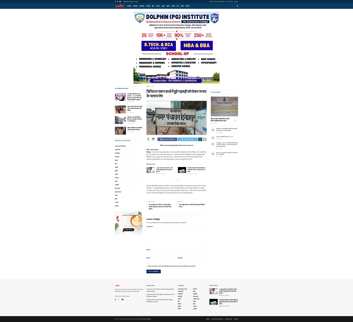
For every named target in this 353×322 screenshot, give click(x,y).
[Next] (178, 179)
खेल (178, 6)
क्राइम (163, 6)
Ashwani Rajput (147, 319)
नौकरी (173, 6)
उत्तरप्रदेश (141, 6)
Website (180, 258)
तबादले (182, 6)
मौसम (116, 181)
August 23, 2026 (192, 173)
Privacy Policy (229, 1)
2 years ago (131, 123)
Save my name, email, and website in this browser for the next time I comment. (172, 266)
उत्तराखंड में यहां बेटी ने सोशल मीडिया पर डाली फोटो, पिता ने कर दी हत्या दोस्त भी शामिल (196, 169)
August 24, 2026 (161, 173)
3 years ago (131, 112)
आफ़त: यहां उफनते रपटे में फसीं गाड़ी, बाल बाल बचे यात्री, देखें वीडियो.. (134, 108)
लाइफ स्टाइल (118, 192)
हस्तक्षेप (152, 86)
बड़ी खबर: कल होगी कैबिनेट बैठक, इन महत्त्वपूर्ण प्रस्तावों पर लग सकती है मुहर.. (134, 119)
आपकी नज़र (117, 149)
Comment (150, 226)
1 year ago (131, 102)
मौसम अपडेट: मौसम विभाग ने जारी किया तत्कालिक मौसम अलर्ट (220, 120)
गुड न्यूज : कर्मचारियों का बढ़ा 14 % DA (224, 136)
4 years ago (131, 132)
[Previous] (174, 179)
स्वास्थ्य (158, 6)
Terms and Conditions (219, 1)
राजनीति (148, 6)
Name (148, 249)
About (211, 1)
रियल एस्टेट (117, 188)
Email (148, 258)
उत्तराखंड (135, 6)
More (187, 6)
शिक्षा (153, 6)
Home (129, 6)
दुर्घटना (168, 6)
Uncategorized (120, 146)
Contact (236, 1)
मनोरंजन (117, 178)
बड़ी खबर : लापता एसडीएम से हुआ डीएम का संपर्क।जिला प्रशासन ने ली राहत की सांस (227, 129)
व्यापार (116, 195)
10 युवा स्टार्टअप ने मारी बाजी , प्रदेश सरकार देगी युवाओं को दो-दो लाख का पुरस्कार (164, 169)
